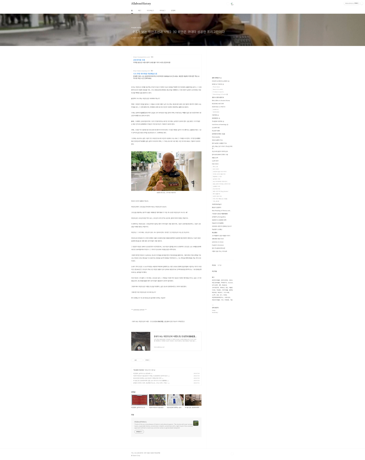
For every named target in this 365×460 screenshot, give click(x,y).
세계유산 (222, 287)
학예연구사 (224, 282)
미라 (222, 300)
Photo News (216, 87)
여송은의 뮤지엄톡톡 (217, 223)
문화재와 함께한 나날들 (218, 134)
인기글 (219, 265)
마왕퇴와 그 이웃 (217, 176)
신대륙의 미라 (216, 186)
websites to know (217, 242)
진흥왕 (225, 295)
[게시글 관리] (141, 360)
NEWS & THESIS (217, 84)
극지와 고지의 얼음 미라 (219, 174)
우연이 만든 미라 (217, 196)
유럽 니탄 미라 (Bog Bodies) (220, 191)
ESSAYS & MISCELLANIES (220, 81)
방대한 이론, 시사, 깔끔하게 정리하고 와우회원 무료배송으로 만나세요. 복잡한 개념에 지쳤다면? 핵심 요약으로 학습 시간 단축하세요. (166, 77)
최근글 (214, 265)
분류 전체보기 (216, 78)
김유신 (230, 280)
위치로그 (162, 10)
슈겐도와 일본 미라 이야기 (220, 171)
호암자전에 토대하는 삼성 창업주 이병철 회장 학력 (147, 378)
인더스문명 (215, 285)
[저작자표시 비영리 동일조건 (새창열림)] (153, 360)
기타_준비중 (216, 201)
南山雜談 (214, 232)
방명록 (173, 10)
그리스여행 (226, 292)
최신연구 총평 (216, 131)
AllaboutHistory (141, 3)
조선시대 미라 (216, 189)
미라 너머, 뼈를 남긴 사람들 (220, 199)
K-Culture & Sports (218, 92)
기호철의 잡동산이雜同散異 (220, 214)
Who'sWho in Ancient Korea (221, 100)
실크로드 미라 (216, 179)
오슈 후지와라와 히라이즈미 (220, 181)
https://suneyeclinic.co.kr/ (141, 57)
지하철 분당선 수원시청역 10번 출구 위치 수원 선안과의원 (151, 62)
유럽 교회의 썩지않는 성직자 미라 (221, 184)
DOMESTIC (216, 109)
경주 (220, 285)
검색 (228, 3)
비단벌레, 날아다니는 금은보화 (141, 373)
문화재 (230, 290)
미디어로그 (150, 10)
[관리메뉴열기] (361, 3)
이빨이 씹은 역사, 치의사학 (219, 251)
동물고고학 (215, 158)
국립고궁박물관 (216, 282)
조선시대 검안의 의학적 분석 (220, 151)
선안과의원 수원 (139, 60)
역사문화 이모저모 (139, 370)
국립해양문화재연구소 (217, 297)
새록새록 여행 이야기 (218, 239)
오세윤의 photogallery (219, 217)
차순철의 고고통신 (217, 229)
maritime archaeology (219, 124)
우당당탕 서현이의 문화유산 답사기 (222, 226)
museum (230, 282)
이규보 (213, 290)
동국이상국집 (224, 280)
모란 (218, 295)
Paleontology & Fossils (219, 94)
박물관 (230, 287)
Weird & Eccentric (218, 89)
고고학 (213, 295)
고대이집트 (227, 297)
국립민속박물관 (216, 300)
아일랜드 (219, 290)
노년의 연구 (215, 161)
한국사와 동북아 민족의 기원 (220, 154)
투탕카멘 (214, 292)
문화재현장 (215, 118)
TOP (232, 453)
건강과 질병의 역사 (217, 140)
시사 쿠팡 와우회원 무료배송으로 (145, 73)
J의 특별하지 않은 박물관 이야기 (221, 236)
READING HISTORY (218, 104)
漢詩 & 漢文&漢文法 (218, 97)
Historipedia (216, 137)
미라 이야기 (215, 164)
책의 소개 (215, 167)
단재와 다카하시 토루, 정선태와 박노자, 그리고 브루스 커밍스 (150, 383)
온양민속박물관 (216, 280)
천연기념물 (225, 290)
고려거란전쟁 (215, 287)
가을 (231, 300)
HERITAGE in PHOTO (218, 107)
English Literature (218, 245)
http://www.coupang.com (141, 71)
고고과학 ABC (216, 127)
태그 (139, 10)
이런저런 (214, 115)
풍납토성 (224, 285)
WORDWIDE (216, 112)
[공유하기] (138, 360)
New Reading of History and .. (221, 210)
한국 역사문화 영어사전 (218, 248)
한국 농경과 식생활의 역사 (219, 143)
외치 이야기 (216, 169)
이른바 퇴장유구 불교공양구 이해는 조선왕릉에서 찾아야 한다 (150, 376)
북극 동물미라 (216, 194)
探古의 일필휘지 (216, 207)
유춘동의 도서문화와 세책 (219, 220)
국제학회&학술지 (217, 204)
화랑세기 (220, 292)
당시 (221, 295)
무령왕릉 (227, 300)
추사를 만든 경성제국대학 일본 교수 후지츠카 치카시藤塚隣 (150, 380)
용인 (227, 287)
